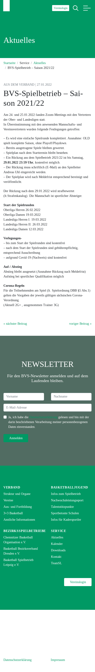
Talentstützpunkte (62, 506)
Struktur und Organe (16, 494)
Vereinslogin (61, 8)
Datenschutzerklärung (43, 417)
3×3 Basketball (13, 513)
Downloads (58, 550)
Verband (11, 487)
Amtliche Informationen (19, 519)
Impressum (58, 660)
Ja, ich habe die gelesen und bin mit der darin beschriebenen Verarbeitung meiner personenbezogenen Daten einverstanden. (48, 422)
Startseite (9, 63)
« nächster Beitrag (15, 323)
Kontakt (56, 556)
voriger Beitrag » (80, 323)
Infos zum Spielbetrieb (66, 494)
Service (58, 531)
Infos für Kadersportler (66, 519)
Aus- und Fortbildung (17, 506)
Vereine (8, 500)
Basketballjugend (69, 487)
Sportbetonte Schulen (65, 513)
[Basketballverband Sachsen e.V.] (6, 5)
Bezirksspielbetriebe (24, 531)
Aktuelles (39, 63)
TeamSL (56, 563)
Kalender (57, 544)
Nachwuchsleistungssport (67, 500)
